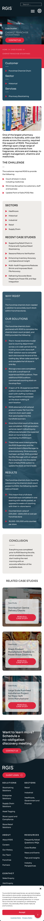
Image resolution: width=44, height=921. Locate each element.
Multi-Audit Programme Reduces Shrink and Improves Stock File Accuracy (23, 268)
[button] (40, 888)
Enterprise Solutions (7, 797)
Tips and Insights (32, 858)
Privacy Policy (27, 918)
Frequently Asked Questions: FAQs (32, 841)
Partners (6, 865)
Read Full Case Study (22, 618)
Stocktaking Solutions (7, 789)
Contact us (15, 40)
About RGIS (7, 840)
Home (4, 50)
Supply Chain (14, 229)
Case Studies (16, 50)
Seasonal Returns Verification (22, 253)
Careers (5, 845)
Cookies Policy (16, 918)
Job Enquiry (7, 883)
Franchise (6, 860)
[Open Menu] (33, 11)
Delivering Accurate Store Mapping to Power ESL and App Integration (22, 279)
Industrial (13, 220)
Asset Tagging (8, 811)
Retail (11, 225)
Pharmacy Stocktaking (19, 96)
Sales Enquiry (8, 878)
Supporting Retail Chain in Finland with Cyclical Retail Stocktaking (21, 246)
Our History (7, 850)
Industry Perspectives (30, 864)
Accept (22, 912)
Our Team (6, 855)
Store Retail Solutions (7, 825)
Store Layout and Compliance (9, 817)
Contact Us (12, 751)
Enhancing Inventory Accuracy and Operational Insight (22, 259)
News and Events (32, 853)
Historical (13, 216)
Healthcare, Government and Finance (32, 801)
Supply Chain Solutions (8, 804)
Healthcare (13, 211)
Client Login (12, 775)
